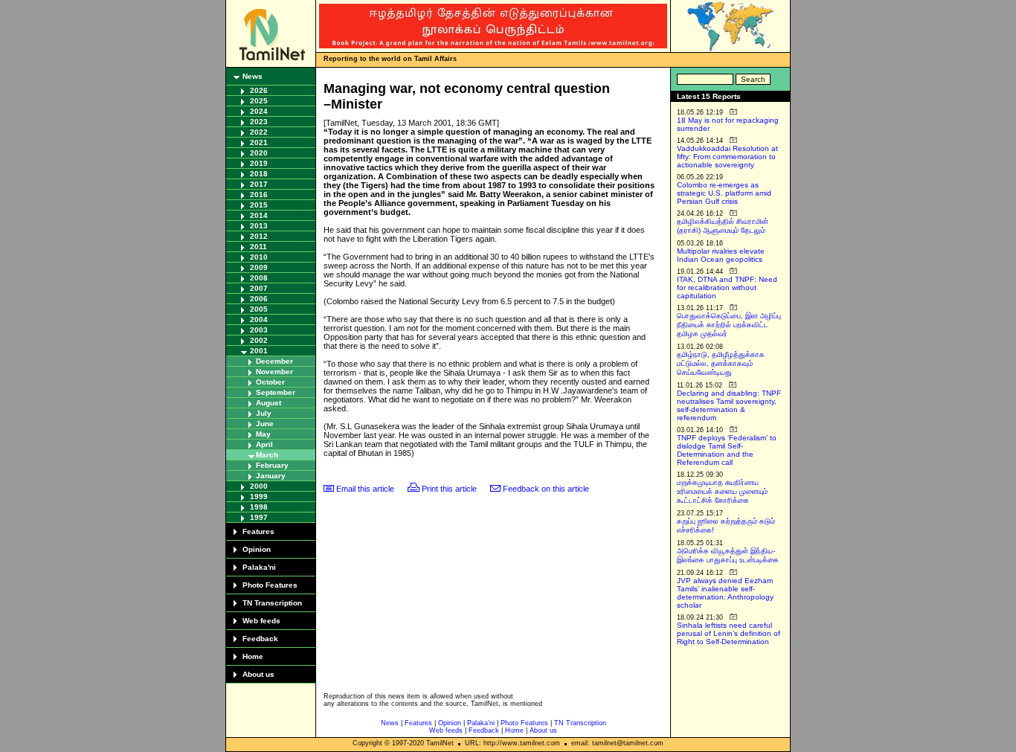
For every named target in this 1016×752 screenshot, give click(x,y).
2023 (259, 122)
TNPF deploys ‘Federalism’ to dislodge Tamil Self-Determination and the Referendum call (727, 450)
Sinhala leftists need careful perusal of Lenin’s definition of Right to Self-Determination (728, 633)
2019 (259, 163)
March (267, 455)
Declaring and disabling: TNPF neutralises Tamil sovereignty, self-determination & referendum (729, 405)
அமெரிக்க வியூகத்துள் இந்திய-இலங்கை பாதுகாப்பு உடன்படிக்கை (728, 555)
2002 (259, 340)
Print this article (449, 488)
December (274, 361)
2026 (259, 90)
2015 (259, 205)
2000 (259, 486)
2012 (259, 236)
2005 (259, 309)
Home (252, 656)
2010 (259, 257)
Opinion (256, 549)
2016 (259, 194)
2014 (259, 215)
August (268, 403)
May (263, 434)
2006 (259, 299)
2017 (259, 184)
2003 (259, 330)
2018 (259, 174)
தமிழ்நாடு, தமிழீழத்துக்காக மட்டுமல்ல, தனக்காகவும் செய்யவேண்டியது (721, 363)
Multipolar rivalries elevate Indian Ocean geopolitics (721, 255)
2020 (259, 153)
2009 (259, 267)
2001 (259, 351)
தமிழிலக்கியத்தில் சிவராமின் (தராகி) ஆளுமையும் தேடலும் (722, 225)
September (275, 392)
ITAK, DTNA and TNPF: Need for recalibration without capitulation (727, 287)
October (270, 382)
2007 (259, 288)
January (271, 476)
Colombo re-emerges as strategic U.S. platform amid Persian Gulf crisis (724, 193)
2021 (259, 142)
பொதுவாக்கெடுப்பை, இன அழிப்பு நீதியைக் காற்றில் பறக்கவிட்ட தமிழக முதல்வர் (729, 325)
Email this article (365, 488)
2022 (259, 132)
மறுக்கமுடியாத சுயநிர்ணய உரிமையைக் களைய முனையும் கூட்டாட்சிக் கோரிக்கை (722, 491)
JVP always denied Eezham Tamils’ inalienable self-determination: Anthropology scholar (725, 592)
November (274, 371)
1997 (259, 517)
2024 (259, 111)
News (252, 76)
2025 (259, 101)
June (265, 424)
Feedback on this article (546, 488)
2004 (259, 319)
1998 (259, 507)
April (264, 444)
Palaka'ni (259, 567)
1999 (259, 496)
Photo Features (270, 585)
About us (258, 674)
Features (258, 531)
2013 (259, 226)
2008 (259, 278)
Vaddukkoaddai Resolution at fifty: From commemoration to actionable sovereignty (727, 156)
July (263, 413)
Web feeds (261, 621)
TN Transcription (272, 603)
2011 (258, 246)
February (272, 465)
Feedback (260, 638)
